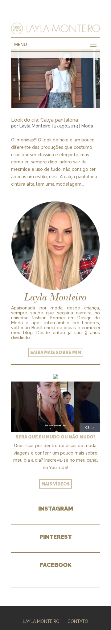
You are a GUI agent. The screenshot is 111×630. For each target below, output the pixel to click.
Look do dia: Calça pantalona (44, 120)
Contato (78, 621)
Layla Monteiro (35, 125)
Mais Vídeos (55, 483)
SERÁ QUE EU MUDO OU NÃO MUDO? (56, 436)
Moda (87, 125)
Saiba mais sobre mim (55, 352)
